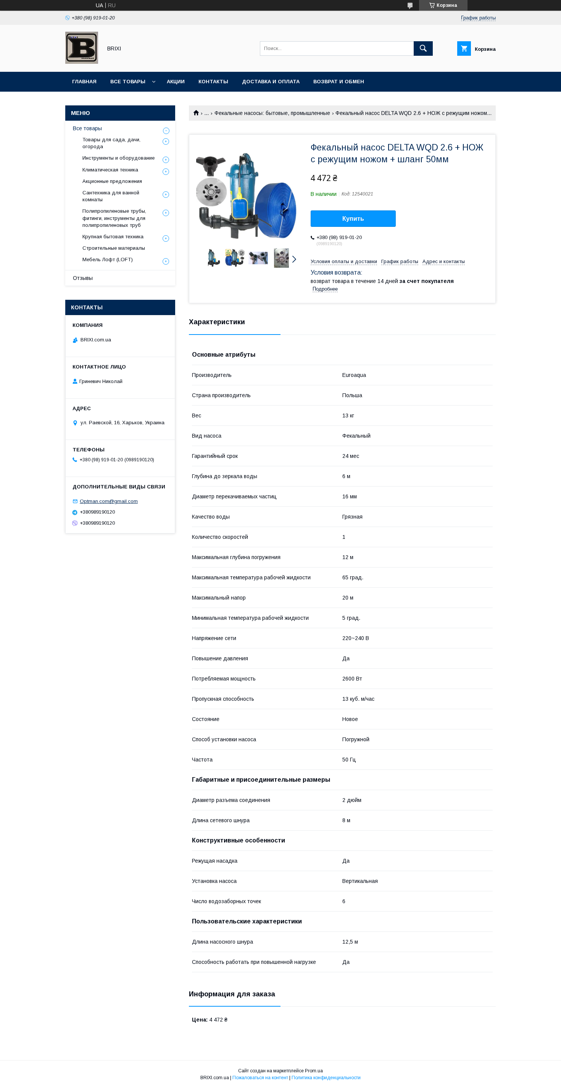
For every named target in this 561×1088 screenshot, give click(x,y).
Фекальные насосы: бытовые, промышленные (272, 113)
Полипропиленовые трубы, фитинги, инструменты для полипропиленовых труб (114, 218)
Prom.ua (314, 1070)
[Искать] (423, 48)
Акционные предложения (112, 181)
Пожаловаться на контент (260, 1077)
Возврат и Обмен (338, 81)
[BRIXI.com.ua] (81, 62)
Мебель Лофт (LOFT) (107, 259)
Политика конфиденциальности (326, 1077)
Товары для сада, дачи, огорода (111, 143)
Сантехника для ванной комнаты (110, 196)
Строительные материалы (113, 248)
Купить (353, 218)
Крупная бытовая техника (112, 236)
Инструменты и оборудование (118, 158)
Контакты (213, 81)
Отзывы (83, 278)
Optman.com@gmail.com (109, 501)
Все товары (127, 81)
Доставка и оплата (271, 81)
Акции (176, 81)
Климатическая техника (110, 170)
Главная (84, 81)
